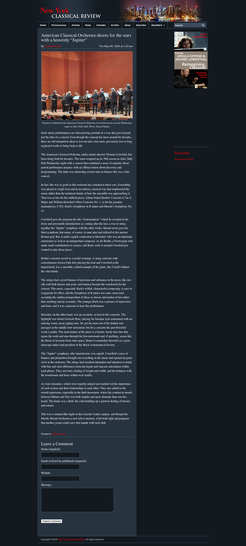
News (88, 25)
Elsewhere (157, 25)
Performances (59, 25)
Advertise (141, 25)
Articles (76, 25)
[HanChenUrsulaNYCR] (191, 87)
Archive (115, 25)
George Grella (53, 46)
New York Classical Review (73, 11)
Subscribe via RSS (184, 159)
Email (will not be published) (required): (64, 461)
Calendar (101, 25)
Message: (46, 484)
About (127, 25)
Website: (46, 473)
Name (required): (51, 449)
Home (43, 25)
